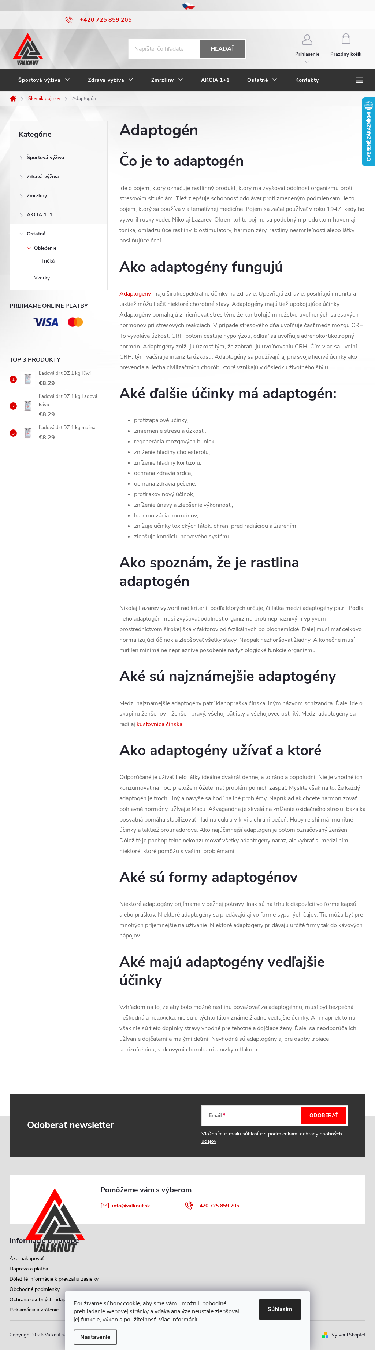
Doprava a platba (29, 1268)
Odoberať (323, 1115)
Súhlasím (280, 1309)
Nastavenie (95, 1337)
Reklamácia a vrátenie (34, 1309)
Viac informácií (178, 1320)
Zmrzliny (37, 195)
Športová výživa (45, 157)
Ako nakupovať (27, 1258)
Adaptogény (135, 294)
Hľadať (223, 49)
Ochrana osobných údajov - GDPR (49, 1299)
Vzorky (42, 277)
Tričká (48, 260)
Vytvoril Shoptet (348, 1335)
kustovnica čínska (159, 724)
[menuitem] (44, 80)
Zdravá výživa (43, 176)
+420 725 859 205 (218, 1205)
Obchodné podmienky (35, 1289)
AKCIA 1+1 (39, 214)
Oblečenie (45, 248)
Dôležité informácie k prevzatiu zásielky (54, 1279)
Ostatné (36, 233)
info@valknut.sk (131, 1205)
